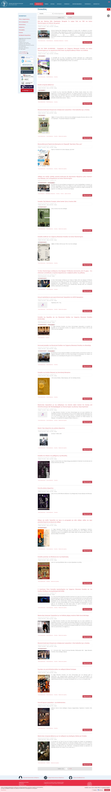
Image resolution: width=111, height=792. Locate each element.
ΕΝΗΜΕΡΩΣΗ (38, 4)
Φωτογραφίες (42, 28)
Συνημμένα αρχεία (42, 182)
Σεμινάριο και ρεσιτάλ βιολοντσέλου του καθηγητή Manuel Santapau (57, 669)
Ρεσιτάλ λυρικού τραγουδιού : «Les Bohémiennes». (52, 702)
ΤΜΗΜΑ (46, 4)
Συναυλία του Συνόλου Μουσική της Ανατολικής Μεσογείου (54, 372)
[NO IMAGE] (42, 305)
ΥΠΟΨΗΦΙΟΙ (87, 4)
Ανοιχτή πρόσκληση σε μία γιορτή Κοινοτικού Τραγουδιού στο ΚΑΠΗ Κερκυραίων (60, 297)
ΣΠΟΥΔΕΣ (59, 4)
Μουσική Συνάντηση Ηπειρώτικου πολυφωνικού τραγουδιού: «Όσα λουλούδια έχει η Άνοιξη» (64, 109)
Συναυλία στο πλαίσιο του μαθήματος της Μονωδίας (52, 455)
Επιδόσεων (101, 790)
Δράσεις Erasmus (68, 193)
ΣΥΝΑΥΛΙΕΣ (66, 4)
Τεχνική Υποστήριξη (23, 53)
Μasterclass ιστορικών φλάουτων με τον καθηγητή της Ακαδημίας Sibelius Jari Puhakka (62, 736)
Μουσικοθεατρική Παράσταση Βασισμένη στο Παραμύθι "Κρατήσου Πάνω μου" (60, 144)
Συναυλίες (66, 40)
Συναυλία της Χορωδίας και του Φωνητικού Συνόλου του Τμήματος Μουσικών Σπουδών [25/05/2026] (65, 318)
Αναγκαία (95, 790)
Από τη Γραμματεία (23, 21)
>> (71, 17)
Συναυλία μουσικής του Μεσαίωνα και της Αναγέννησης (53, 557)
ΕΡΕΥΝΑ (52, 4)
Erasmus (62, 193)
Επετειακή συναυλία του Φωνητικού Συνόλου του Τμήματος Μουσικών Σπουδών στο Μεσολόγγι (64, 345)
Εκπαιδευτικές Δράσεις (63, 136)
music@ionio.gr (25, 51)
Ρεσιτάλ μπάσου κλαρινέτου (45, 488)
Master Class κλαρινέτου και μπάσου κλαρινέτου (51, 428)
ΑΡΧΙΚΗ (31, 4)
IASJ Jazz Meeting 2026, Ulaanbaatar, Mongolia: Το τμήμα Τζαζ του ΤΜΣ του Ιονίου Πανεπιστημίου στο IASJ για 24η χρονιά (65, 22)
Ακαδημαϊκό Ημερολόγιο (25, 35)
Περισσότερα (87, 42)
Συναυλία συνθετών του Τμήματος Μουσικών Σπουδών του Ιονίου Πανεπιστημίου (60, 236)
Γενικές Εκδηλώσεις (49, 40)
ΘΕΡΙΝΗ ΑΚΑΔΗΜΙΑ (77, 4)
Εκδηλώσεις (22, 27)
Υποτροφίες (22, 29)
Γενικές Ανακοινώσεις (41, 40)
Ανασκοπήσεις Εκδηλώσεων (59, 40)
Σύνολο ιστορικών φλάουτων (46, 84)
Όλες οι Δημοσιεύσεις (24, 19)
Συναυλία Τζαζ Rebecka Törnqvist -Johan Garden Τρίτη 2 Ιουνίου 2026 (57, 201)
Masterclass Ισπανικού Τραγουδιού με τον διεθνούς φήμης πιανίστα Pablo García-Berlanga (63, 615)
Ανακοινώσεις (22, 24)
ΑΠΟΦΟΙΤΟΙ (96, 4)
